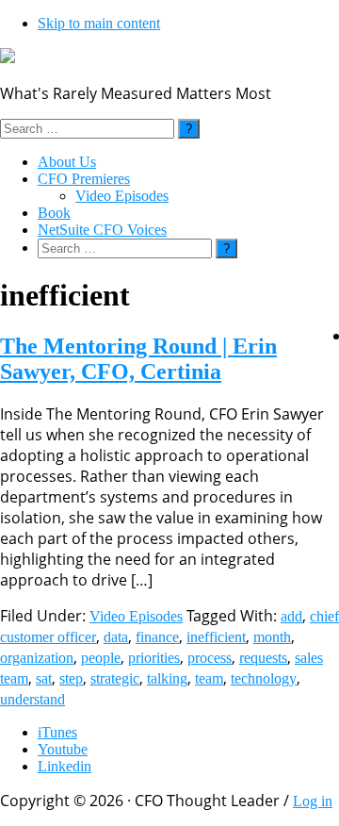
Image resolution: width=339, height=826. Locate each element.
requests (263, 658)
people (101, 658)
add (291, 616)
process (209, 658)
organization (36, 658)
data (116, 637)
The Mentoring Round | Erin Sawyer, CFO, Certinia (138, 359)
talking (167, 678)
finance (157, 637)
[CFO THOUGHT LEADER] (7, 58)
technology (264, 678)
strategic (114, 678)
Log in (312, 801)
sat (44, 678)
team (209, 678)
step (71, 678)
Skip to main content (99, 23)
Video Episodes (136, 616)
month (272, 637)
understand (32, 699)
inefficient (216, 637)
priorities (154, 658)
